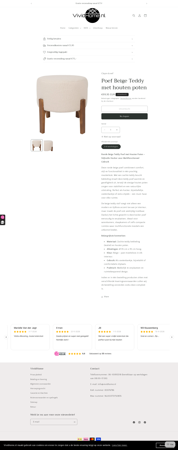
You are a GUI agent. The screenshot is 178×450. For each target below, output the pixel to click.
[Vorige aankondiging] (31, 3)
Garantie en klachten (39, 393)
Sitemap (33, 402)
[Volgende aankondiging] (147, 3)
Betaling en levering (38, 379)
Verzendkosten (125, 98)
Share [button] (106, 297)
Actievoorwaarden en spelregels (44, 398)
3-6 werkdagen (112, 147)
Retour (33, 407)
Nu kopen (124, 116)
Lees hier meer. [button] (119, 445)
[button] (74, 28)
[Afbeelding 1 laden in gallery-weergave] (37, 145)
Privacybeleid (36, 375)
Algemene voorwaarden (40, 384)
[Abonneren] (74, 422)
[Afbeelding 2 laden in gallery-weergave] (50, 145)
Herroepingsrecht (37, 389)
